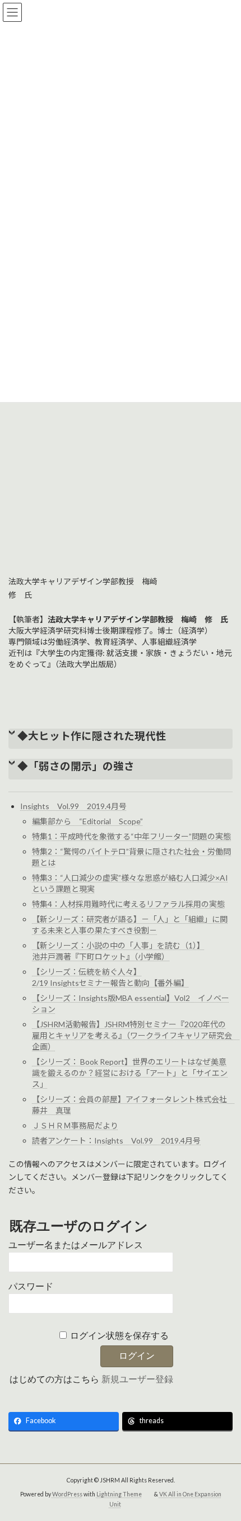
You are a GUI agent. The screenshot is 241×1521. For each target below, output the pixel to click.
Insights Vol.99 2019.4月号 (73, 806)
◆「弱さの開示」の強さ (76, 766)
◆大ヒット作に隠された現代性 (91, 736)
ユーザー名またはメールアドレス (75, 1245)
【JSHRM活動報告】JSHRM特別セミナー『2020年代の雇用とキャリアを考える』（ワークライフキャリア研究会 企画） (136, 1035)
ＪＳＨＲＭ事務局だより (75, 1125)
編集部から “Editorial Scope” (87, 821)
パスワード (30, 1286)
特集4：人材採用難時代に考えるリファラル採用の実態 (128, 904)
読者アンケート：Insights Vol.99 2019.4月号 (116, 1140)
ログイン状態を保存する (119, 1335)
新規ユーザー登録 (137, 1379)
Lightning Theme (119, 1493)
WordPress (67, 1493)
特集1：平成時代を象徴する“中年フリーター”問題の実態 (131, 836)
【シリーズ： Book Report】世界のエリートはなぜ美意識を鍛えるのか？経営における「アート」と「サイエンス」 (130, 1073)
